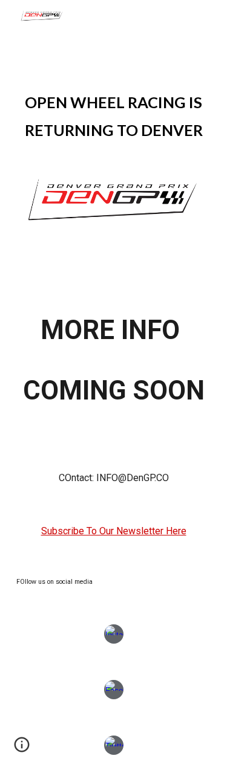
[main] (114, 114)
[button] (21, 748)
